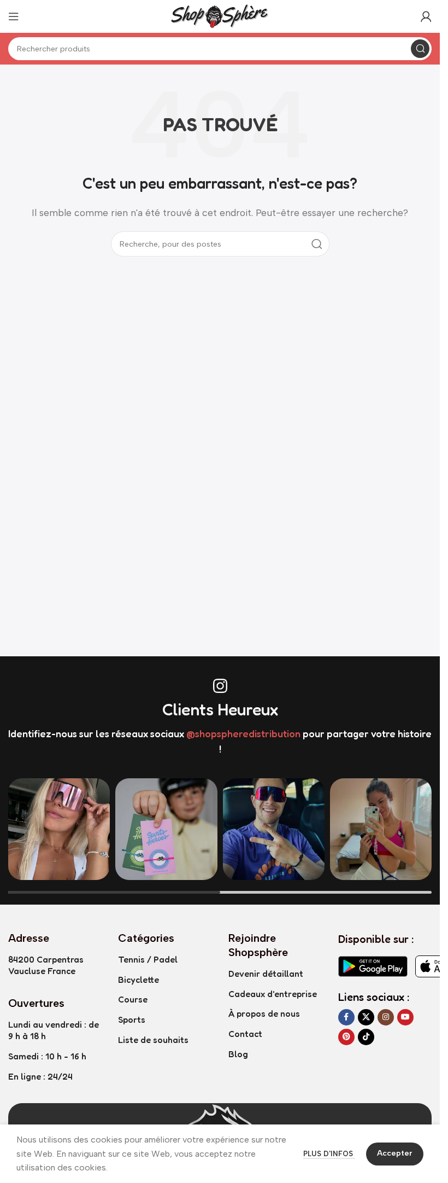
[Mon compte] (426, 16)
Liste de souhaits (153, 1039)
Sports (131, 1019)
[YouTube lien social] (405, 1017)
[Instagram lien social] (386, 1017)
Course (133, 999)
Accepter (394, 1153)
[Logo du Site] (220, 15)
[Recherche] (420, 48)
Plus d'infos (329, 1154)
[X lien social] (366, 1017)
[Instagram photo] (59, 829)
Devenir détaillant (265, 973)
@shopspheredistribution (243, 733)
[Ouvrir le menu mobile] (14, 16)
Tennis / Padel (148, 959)
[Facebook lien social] (346, 1017)
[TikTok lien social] (366, 1037)
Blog (238, 1053)
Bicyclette (138, 979)
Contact (245, 1033)
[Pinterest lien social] (346, 1037)
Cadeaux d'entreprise (272, 993)
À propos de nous (264, 1013)
